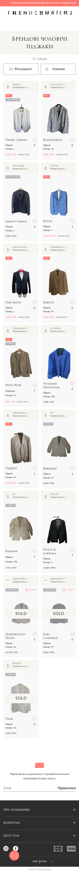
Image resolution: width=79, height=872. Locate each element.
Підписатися (67, 788)
